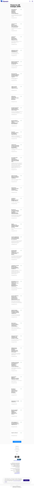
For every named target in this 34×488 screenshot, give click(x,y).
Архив (17, 451)
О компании (17, 449)
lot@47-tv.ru (18, 472)
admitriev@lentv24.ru (17, 473)
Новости (17, 446)
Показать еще (17, 441)
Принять (26, 480)
